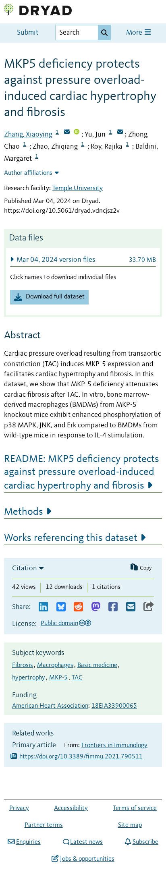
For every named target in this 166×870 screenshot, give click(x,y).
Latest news (86, 842)
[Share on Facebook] (113, 607)
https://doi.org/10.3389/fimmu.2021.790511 (81, 757)
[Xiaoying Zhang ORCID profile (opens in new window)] (76, 132)
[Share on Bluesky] (61, 607)
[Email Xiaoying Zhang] (67, 132)
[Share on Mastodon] (95, 607)
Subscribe (145, 842)
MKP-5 (58, 678)
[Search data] (104, 32)
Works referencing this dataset (70, 538)
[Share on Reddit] (78, 607)
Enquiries (28, 842)
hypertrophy (28, 678)
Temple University (77, 188)
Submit (27, 32)
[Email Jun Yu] (120, 132)
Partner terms (44, 825)
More (135, 32)
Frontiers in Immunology (114, 745)
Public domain (59, 623)
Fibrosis (22, 665)
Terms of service (135, 808)
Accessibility (71, 808)
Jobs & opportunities (87, 859)
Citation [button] (24, 568)
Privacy (19, 808)
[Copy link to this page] (148, 607)
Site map (130, 825)
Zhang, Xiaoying (28, 134)
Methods (23, 512)
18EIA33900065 (114, 706)
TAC (77, 678)
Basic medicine (97, 665)
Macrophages (55, 665)
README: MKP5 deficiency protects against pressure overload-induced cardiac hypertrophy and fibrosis (81, 472)
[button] (83, 259)
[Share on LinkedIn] (43, 607)
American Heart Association (50, 706)
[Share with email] (130, 607)
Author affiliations (28, 173)
